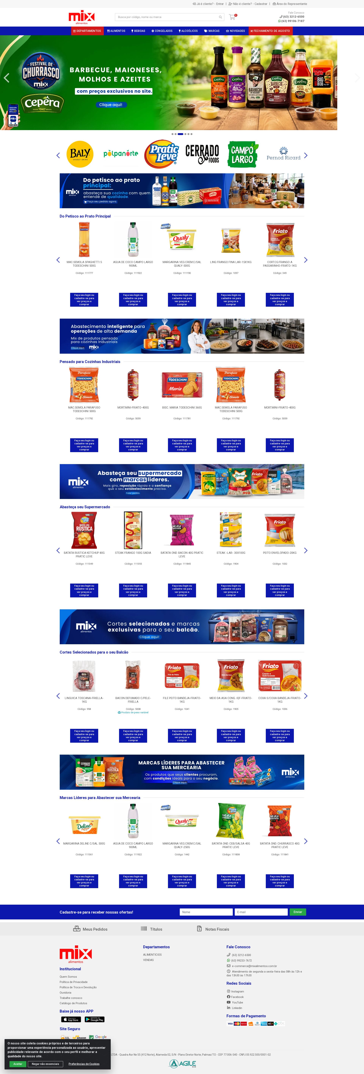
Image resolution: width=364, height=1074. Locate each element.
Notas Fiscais (217, 929)
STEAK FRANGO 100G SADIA (133, 553)
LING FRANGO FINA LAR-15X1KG (231, 262)
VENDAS (148, 960)
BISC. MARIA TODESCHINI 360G (182, 407)
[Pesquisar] (220, 17)
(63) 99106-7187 (292, 21)
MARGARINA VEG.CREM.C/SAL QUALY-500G (182, 263)
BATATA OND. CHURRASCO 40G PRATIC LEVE (280, 845)
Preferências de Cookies (84, 1063)
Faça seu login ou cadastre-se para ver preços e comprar (84, 300)
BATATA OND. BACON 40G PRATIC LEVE (182, 554)
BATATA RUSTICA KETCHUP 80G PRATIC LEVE (84, 554)
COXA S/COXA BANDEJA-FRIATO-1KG (279, 699)
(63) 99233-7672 (241, 960)
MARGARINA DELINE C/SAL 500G (84, 843)
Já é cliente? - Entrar (210, 3)
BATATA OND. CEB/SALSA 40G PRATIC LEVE (231, 845)
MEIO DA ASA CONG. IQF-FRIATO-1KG (231, 699)
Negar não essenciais (45, 1063)
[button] (172, 134)
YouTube (237, 1002)
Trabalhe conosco (71, 998)
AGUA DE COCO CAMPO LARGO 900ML (133, 263)
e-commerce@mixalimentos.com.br (254, 966)
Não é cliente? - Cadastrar (250, 3)
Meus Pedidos (94, 929)
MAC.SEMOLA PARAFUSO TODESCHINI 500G (84, 409)
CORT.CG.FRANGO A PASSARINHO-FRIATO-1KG (280, 263)
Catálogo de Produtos (73, 1003)
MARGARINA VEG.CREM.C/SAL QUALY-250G (182, 845)
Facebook (237, 997)
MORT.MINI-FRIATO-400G (133, 407)
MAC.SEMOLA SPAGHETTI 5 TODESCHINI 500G (84, 263)
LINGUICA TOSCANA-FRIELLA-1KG (84, 699)
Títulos (155, 929)
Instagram (237, 991)
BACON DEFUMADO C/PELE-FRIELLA (133, 699)
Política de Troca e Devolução (78, 987)
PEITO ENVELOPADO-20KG (280, 553)
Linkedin (236, 1008)
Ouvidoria (65, 992)
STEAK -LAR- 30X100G (231, 553)
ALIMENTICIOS (152, 954)
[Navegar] (6, 77)
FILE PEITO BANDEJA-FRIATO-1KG (182, 699)
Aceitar (17, 1063)
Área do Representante (292, 3)
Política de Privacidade (74, 982)
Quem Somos (68, 976)
